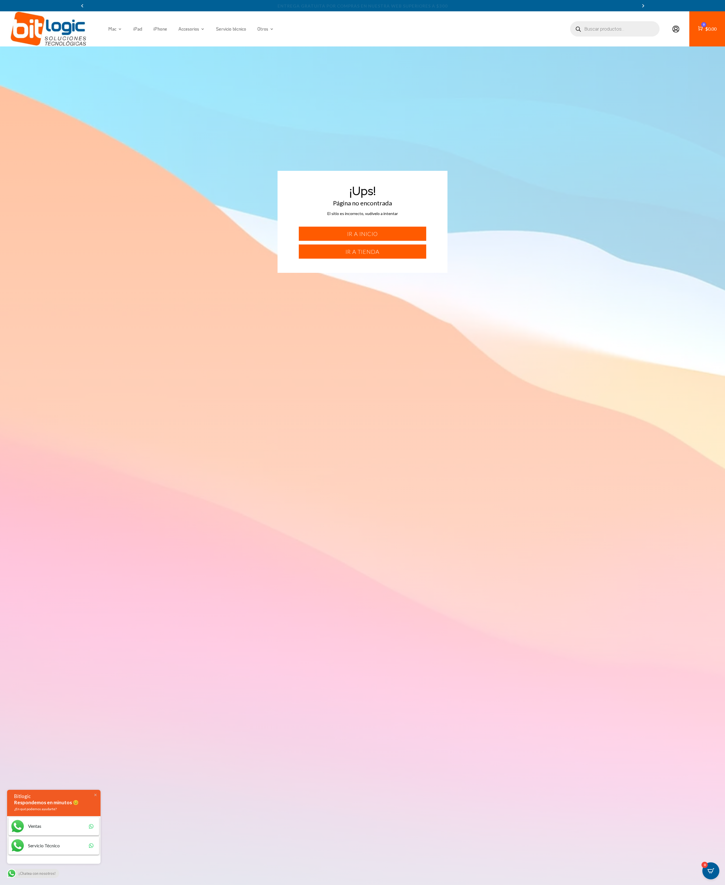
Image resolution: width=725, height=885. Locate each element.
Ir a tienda (362, 251)
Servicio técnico (231, 29)
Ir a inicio (362, 233)
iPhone (160, 29)
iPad (137, 29)
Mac (112, 29)
